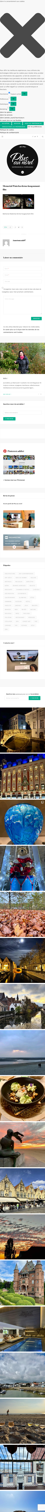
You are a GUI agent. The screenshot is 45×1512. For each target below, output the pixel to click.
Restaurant (20, 483)
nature (33, 475)
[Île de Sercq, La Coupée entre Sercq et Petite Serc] (22, 1379)
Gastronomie (10, 463)
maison (34, 471)
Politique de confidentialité (28, 1511)
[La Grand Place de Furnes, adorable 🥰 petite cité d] (22, 1056)
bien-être (29, 447)
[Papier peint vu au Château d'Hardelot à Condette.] (22, 1425)
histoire (18, 467)
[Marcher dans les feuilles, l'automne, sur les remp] (22, 780)
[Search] (42, 2)
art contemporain (26, 439)
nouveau (8, 479)
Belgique (18, 447)
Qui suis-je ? (7, 260)
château (36, 455)
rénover (31, 483)
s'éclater (8, 487)
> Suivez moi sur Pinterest (14, 346)
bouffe (32, 451)
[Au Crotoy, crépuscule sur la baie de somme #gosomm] (22, 918)
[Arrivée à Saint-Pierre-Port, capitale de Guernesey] (22, 1241)
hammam (8, 467)
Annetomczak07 (19, 106)
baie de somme (21, 443)
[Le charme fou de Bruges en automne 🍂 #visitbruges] (22, 872)
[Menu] (2, 2)
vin (16, 491)
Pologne (8, 483)
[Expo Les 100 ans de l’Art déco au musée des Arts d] (22, 688)
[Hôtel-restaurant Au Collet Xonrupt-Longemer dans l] (22, 964)
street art (27, 487)
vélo (33, 491)
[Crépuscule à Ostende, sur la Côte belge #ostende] (22, 1010)
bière (7, 451)
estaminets (22, 459)
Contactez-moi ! (8, 509)
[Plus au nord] (22, 26)
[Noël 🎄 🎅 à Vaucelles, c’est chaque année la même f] (22, 734)
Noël (17, 479)
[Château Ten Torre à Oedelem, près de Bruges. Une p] (22, 1148)
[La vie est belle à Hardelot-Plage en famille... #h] (22, 1287)
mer (16, 475)
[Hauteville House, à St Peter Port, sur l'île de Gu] (22, 1333)
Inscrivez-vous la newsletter (22, 560)
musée (24, 475)
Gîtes (32, 463)
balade (33, 443)
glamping (22, 463)
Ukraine (8, 491)
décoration (9, 459)
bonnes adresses (19, 451)
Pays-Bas (26, 479)
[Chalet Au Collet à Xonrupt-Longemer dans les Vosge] (22, 1195)
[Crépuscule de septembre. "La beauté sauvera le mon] (22, 1102)
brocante (8, 455)
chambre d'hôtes (22, 455)
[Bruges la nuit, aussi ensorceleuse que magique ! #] (22, 595)
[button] (44, 1466)
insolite (8, 471)
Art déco (8, 443)
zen (6, 495)
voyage (24, 491)
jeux (26, 471)
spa (17, 487)
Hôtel (28, 467)
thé (36, 487)
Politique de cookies (14, 1511)
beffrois (8, 447)
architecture (10, 439)
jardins (18, 471)
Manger (8, 475)
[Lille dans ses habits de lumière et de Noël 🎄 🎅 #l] (22, 642)
